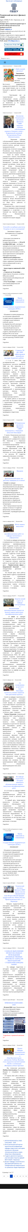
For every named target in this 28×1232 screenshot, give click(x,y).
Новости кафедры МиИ (8, 521)
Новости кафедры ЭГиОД (9, 347)
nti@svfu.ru (8, 29)
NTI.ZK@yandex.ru (14, 41)
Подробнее (6, 288)
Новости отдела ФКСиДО (9, 883)
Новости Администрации (9, 224)
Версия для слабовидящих (14, 1)
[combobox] (10, 58)
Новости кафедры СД (8, 680)
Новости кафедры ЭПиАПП (9, 596)
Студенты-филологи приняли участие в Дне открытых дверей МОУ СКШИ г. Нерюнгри (14, 1158)
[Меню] (5, 62)
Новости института (7, 66)
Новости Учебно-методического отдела (12, 293)
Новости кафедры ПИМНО (9, 773)
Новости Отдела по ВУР (8, 420)
